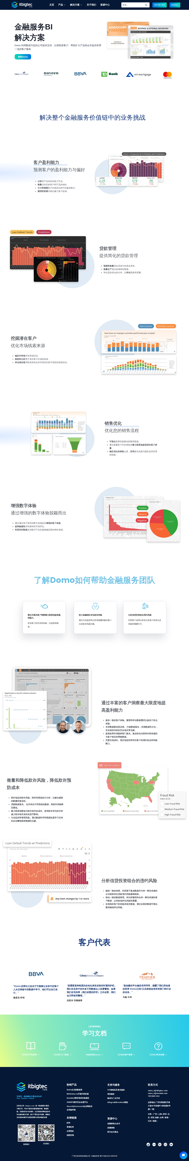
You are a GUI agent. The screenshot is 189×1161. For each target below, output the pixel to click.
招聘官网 (70, 1135)
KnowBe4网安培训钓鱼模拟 (78, 1098)
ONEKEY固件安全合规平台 (77, 1102)
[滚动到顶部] (185, 1149)
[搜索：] (135, 4)
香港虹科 (70, 1127)
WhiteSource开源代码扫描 (78, 1094)
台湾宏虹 (70, 1131)
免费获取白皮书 (113, 1124)
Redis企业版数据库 (74, 1090)
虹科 (68, 1123)
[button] (159, 4)
